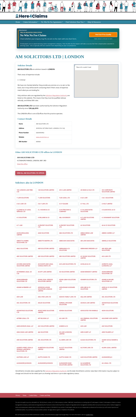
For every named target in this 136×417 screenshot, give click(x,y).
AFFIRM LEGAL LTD (23, 318)
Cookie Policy (33, 395)
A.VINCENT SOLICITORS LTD (45, 226)
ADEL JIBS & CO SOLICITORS (85, 288)
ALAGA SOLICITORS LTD (88, 340)
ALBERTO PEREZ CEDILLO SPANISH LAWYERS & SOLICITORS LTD (25, 349)
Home (18, 22)
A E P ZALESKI (63, 204)
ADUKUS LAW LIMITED (87, 303)
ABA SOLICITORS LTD (66, 233)
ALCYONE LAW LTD (86, 347)
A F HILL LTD (84, 204)
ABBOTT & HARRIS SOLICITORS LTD (22, 241)
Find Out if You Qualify (103, 35)
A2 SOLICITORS (85, 225)
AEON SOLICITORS (108, 310)
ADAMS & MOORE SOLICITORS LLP (108, 280)
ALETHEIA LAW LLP (23, 357)
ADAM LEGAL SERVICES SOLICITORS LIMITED (45, 280)
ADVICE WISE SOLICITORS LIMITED (46, 311)
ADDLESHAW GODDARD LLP (67, 288)
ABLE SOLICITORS (22, 248)
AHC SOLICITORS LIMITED (46, 326)
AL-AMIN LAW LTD (65, 340)
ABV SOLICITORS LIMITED (25, 256)
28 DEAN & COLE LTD (87, 190)
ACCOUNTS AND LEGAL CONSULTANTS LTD (45, 265)
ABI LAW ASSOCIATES (87, 241)
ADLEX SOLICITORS (44, 303)
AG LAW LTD (63, 318)
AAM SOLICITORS (43, 233)
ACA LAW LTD (106, 256)
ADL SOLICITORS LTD (108, 297)
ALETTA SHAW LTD (44, 357)
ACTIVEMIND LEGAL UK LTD (24, 272)
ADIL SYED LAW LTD (44, 297)
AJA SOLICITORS (43, 332)
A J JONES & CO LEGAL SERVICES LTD (24, 210)
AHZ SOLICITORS (107, 326)
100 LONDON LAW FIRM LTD (25, 191)
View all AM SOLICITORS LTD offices (30, 173)
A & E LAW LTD (21, 204)
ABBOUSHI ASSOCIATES (66, 241)
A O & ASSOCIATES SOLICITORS (86, 210)
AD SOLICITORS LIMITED (67, 272)
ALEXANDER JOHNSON (24, 363)
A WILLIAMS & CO (43, 217)
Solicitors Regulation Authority (56, 95)
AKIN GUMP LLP (85, 332)
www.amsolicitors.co (42, 137)
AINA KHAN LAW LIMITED (25, 332)
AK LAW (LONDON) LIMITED (65, 333)
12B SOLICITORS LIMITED (46, 190)
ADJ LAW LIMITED (86, 297)
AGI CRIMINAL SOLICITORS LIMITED (89, 319)
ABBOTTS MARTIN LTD (45, 241)
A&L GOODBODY (64, 217)
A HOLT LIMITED (107, 204)
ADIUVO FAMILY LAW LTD (67, 297)
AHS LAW (83, 326)
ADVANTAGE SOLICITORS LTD (110, 303)
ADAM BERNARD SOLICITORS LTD (107, 272)
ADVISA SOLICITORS (65, 310)
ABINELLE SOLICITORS (109, 241)
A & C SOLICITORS (107, 198)
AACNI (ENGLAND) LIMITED (23, 234)
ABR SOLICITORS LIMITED (46, 248)
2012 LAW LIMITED (65, 190)
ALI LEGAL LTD (106, 363)
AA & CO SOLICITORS (108, 225)
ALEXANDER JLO (107, 357)
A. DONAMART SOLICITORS (110, 217)
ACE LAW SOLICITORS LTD (67, 264)
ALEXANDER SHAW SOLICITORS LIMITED (65, 364)
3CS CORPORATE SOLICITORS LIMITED (108, 191)
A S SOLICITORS (22, 217)
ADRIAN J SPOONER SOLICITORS (65, 303)
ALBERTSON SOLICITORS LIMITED (46, 348)
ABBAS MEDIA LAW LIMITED (86, 234)
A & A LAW (83, 198)
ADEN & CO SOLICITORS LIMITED (109, 288)
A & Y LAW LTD (43, 204)
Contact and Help (45, 395)
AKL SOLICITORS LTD (44, 340)
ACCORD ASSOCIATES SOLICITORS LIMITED (23, 265)
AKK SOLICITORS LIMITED (25, 340)
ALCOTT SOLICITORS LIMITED (65, 348)
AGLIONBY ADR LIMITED (110, 318)
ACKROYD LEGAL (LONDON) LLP (107, 265)
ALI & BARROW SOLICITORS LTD (85, 364)
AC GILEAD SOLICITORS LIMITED (87, 257)
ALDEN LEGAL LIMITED (109, 347)
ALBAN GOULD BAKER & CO (110, 340)
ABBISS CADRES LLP (108, 233)
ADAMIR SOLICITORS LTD (88, 279)
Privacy (18, 395)
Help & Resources (94, 22)
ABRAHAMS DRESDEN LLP (88, 248)
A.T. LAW (19, 225)
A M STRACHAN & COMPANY (65, 210)
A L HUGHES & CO (44, 210)
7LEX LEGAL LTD (64, 198)
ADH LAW (20, 297)
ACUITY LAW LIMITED (45, 272)
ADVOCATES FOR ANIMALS (89, 310)
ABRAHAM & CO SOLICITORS (64, 249)
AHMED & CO (63, 326)
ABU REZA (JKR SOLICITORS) (106, 249)
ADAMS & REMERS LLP (24, 287)
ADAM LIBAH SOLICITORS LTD (67, 280)
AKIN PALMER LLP (107, 332)
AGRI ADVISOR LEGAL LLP (25, 326)
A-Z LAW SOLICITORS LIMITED (87, 218)
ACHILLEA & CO (85, 264)
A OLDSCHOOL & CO (108, 210)
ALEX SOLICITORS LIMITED (88, 357)
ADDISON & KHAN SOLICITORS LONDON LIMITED (45, 289)
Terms (24, 395)
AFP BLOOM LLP (43, 318)
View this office (22, 164)
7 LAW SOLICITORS (23, 198)
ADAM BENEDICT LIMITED (88, 272)
